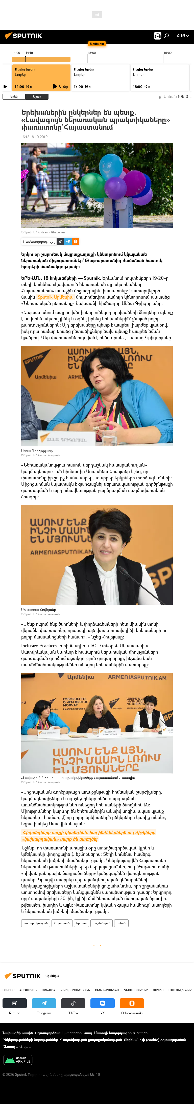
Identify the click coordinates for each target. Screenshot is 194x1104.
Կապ (88, 1032)
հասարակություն (35, 923)
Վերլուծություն (75, 990)
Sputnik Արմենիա (56, 297)
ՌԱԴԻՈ (158, 990)
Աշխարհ (48, 990)
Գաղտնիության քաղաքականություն (91, 1039)
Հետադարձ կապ (17, 1046)
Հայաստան (62, 923)
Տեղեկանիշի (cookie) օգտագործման (155, 1039)
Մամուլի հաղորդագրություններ (121, 1032)
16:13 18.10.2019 (34, 136)
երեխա (81, 923)
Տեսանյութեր (136, 990)
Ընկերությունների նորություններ (30, 1039)
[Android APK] (18, 1060)
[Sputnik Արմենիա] (25, 40)
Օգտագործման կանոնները (58, 1032)
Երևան (121, 923)
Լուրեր (8, 990)
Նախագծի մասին (18, 1032)
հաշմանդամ (101, 923)
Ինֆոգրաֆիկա (107, 990)
